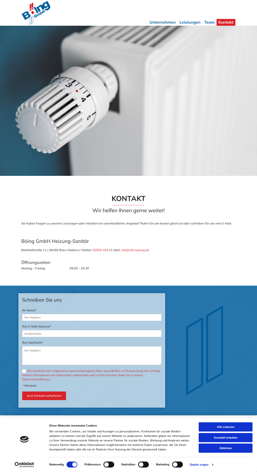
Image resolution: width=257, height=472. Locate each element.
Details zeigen (199, 464)
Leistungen (190, 22)
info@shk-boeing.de (135, 250)
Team (209, 22)
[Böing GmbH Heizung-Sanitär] (46, 13)
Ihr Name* (29, 310)
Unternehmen (163, 22)
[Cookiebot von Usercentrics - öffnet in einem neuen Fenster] (24, 464)
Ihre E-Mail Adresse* (36, 326)
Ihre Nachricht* (32, 342)
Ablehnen (225, 448)
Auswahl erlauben (225, 437)
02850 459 (100, 250)
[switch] (108, 464)
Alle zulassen (225, 426)
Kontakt (225, 22)
